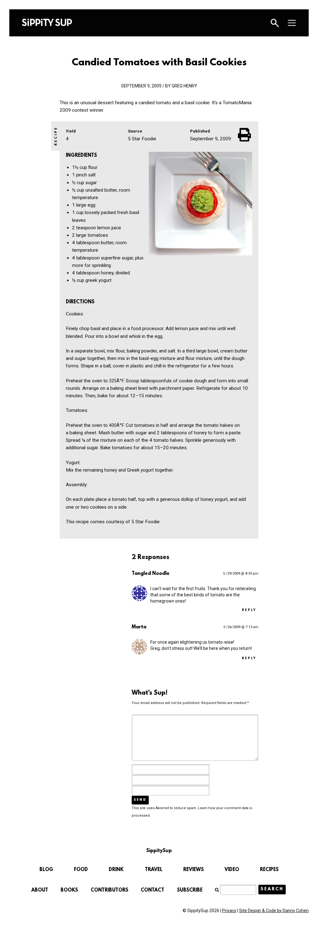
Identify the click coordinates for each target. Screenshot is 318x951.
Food (81, 870)
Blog (46, 870)
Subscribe (189, 890)
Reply (249, 610)
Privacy (229, 910)
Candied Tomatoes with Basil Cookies (159, 62)
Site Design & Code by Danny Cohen (274, 910)
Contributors (109, 890)
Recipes (269, 870)
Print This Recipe (245, 135)
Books (69, 890)
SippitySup (47, 22)
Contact (152, 890)
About (39, 890)
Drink (116, 870)
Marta (139, 627)
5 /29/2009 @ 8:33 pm (240, 573)
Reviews (193, 870)
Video (232, 870)
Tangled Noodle (151, 573)
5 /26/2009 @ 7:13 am (240, 627)
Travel (153, 870)
